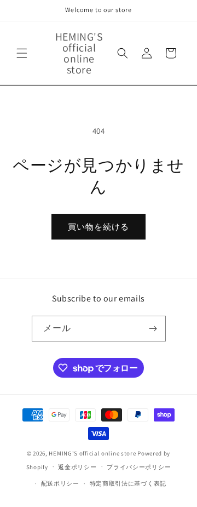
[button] (22, 53)
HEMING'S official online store (92, 453)
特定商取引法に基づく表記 (128, 483)
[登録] (153, 328)
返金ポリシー (77, 467)
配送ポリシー (60, 483)
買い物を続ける (98, 226)
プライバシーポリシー (139, 467)
